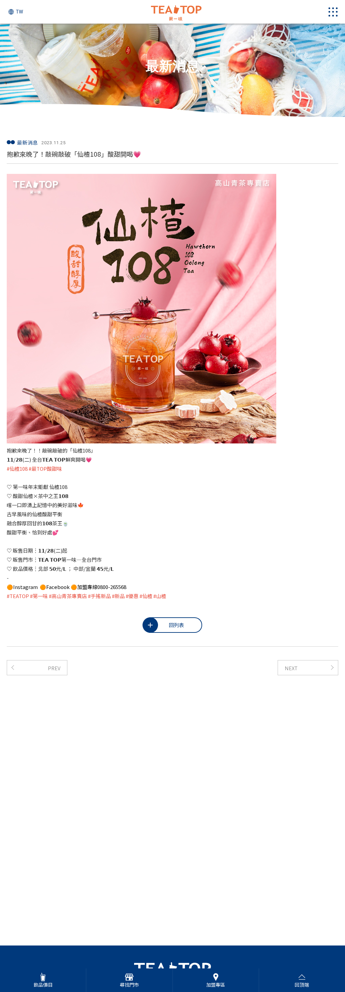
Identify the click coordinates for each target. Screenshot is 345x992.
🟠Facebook (55, 586)
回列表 (176, 624)
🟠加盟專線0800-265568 (98, 586)
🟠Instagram (23, 586)
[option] (172, 70)
